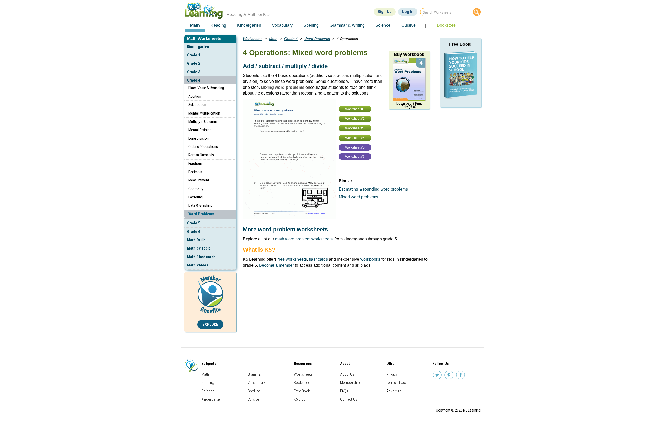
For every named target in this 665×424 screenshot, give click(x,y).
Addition (194, 96)
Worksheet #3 (355, 128)
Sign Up (384, 11)
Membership (350, 382)
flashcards (318, 259)
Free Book (302, 391)
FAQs (344, 391)
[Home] (206, 10)
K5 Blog (299, 399)
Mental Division (199, 129)
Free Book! (460, 44)
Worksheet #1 (355, 109)
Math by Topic (199, 248)
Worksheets (252, 39)
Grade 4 (193, 80)
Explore (210, 324)
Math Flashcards (201, 256)
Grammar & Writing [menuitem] (347, 25)
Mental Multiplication (204, 113)
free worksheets (292, 259)
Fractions (195, 163)
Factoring (195, 197)
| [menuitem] (425, 25)
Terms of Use (396, 382)
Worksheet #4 (355, 138)
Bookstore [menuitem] (446, 25)
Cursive (253, 399)
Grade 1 (193, 55)
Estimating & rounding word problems (373, 189)
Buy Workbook (409, 54)
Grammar (255, 374)
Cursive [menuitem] (408, 25)
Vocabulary (256, 382)
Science (208, 391)
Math (273, 39)
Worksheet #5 (355, 147)
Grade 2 (193, 63)
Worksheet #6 (355, 156)
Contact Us (348, 399)
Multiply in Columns (203, 121)
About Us (347, 374)
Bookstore (302, 382)
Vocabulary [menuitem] (282, 25)
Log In (408, 11)
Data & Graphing (200, 205)
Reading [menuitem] (218, 25)
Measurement (198, 180)
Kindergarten (198, 46)
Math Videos (197, 265)
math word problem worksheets (303, 239)
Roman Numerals (201, 155)
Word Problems (201, 214)
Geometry (195, 188)
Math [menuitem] (195, 25)
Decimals (195, 172)
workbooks (370, 259)
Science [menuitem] (382, 25)
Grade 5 (193, 223)
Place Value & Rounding (206, 87)
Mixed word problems (358, 197)
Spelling (254, 391)
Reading (207, 382)
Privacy (391, 374)
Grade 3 (193, 72)
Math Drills (196, 240)
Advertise (393, 391)
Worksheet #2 (355, 118)
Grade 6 (193, 231)
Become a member (276, 265)
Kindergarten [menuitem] (249, 25)
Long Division (198, 138)
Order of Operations (203, 146)
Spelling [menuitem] (311, 25)
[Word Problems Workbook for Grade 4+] (409, 79)
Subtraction (197, 104)
